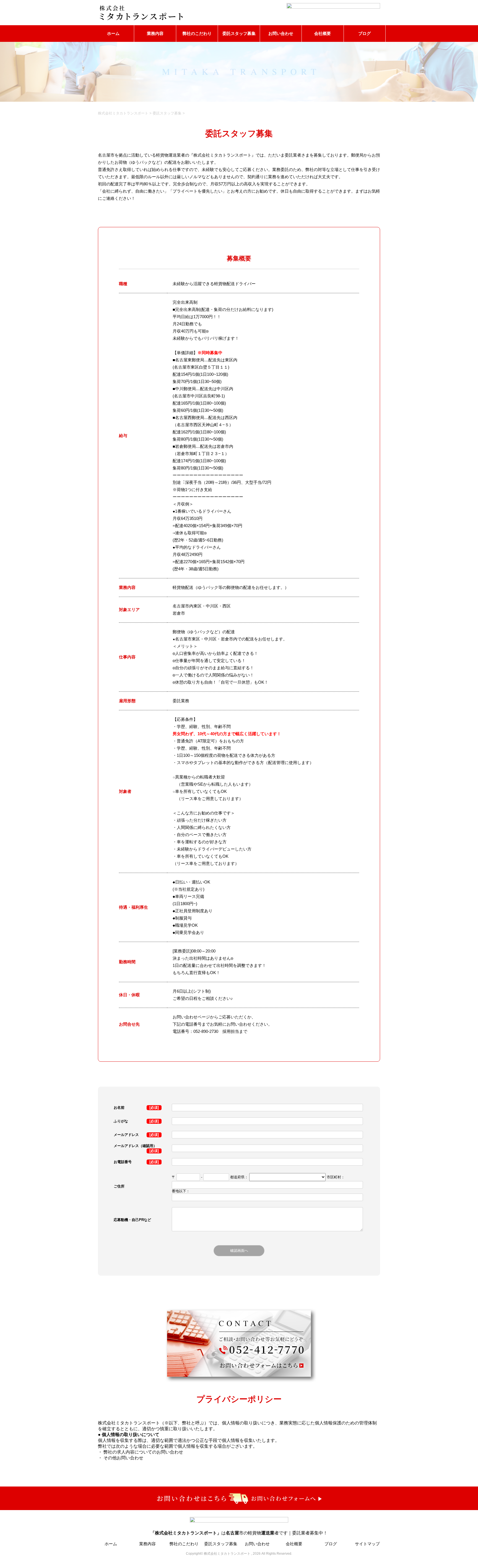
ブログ (364, 33)
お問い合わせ (280, 33)
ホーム (113, 33)
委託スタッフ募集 (239, 33)
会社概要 (322, 33)
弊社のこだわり (197, 33)
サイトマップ (367, 1543)
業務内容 (155, 33)
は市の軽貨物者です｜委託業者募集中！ (239, 1533)
